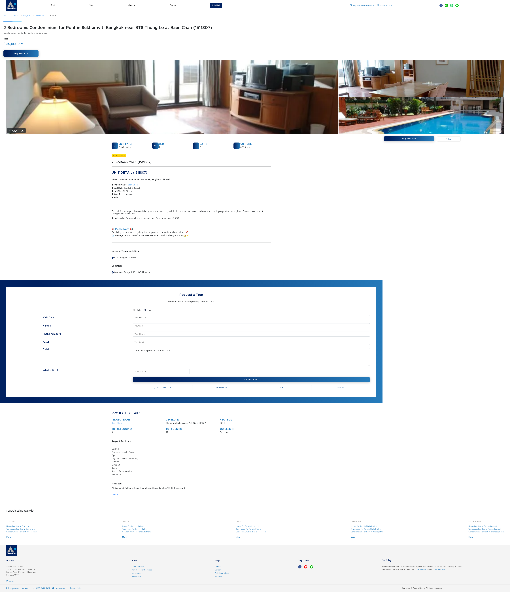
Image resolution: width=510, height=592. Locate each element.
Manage (131, 5)
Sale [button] (91, 5)
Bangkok (26, 15)
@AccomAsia (221, 387)
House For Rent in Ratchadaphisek (482, 526)
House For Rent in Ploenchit (247, 526)
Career (173, 5)
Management (137, 573)
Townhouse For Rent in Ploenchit (249, 529)
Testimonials (136, 576)
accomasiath (60, 588)
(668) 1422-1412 (387, 5)
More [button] (8, 537)
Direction (116, 494)
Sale (139, 310)
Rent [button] (53, 5)
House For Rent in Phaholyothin (364, 526)
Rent (150, 310)
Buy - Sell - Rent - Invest (141, 570)
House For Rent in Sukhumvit (18, 526)
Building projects (222, 573)
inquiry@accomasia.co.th (363, 5)
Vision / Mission (137, 566)
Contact (218, 566)
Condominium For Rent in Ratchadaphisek (486, 532)
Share (341, 387)
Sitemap (218, 576)
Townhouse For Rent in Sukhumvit (20, 529)
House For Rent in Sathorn (133, 526)
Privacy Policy (420, 569)
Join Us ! (216, 5)
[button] (11, 5)
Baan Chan (133, 184)
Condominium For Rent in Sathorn (136, 532)
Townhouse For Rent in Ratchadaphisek (484, 529)
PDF (281, 387)
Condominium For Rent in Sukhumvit (21, 532)
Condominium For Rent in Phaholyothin (367, 532)
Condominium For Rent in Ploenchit (251, 532)
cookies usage (439, 569)
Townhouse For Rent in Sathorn (135, 529)
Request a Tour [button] (21, 53)
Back (5, 15)
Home (15, 15)
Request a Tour (251, 379)
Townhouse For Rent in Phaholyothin (366, 529)
